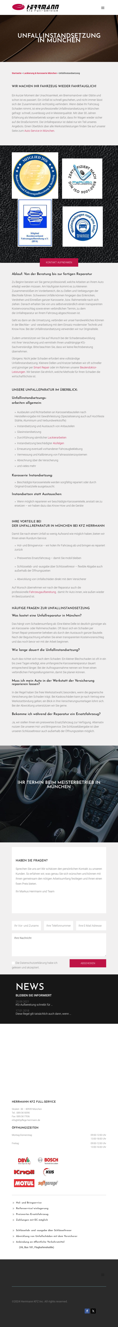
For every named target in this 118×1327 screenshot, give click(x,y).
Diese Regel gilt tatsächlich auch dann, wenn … (43, 1013)
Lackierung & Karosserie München (40, 73)
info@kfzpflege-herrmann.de (26, 1120)
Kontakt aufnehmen (59, 262)
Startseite (17, 73)
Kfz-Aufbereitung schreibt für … (34, 1004)
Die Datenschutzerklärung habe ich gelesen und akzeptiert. (34, 965)
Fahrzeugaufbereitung (42, 592)
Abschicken (88, 963)
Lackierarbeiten (57, 437)
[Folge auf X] (93, 1311)
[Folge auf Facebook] (87, 1311)
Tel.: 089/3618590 (21, 1112)
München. (49, 130)
